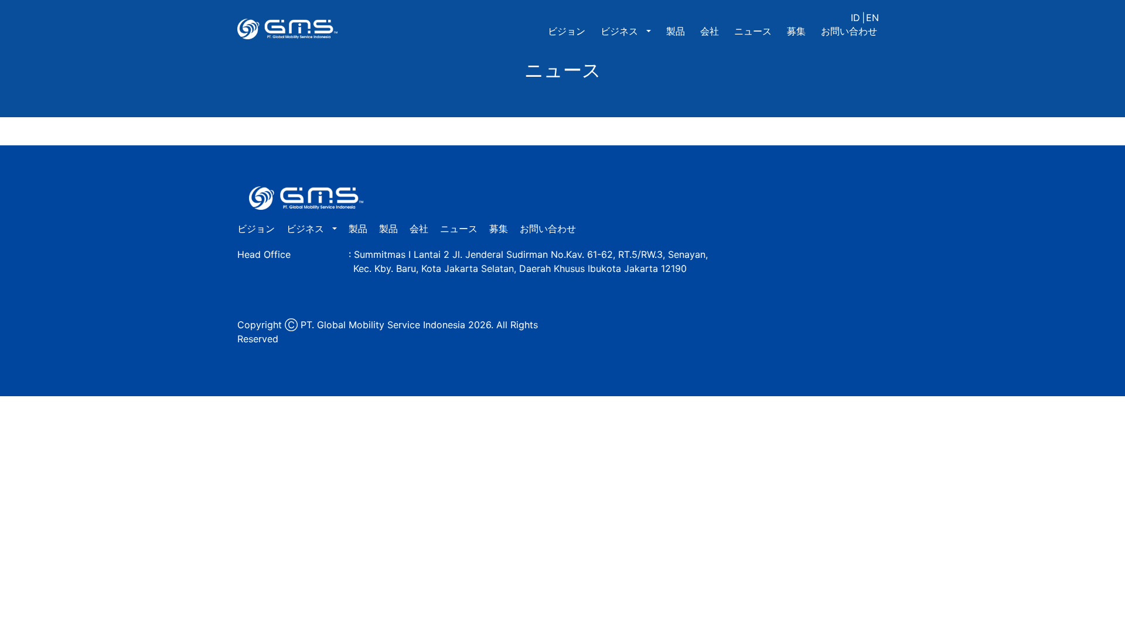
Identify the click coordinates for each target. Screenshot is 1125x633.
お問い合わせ (849, 31)
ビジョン (566, 31)
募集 (796, 31)
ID (855, 17)
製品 (675, 31)
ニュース (753, 31)
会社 (709, 31)
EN (872, 17)
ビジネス (621, 31)
